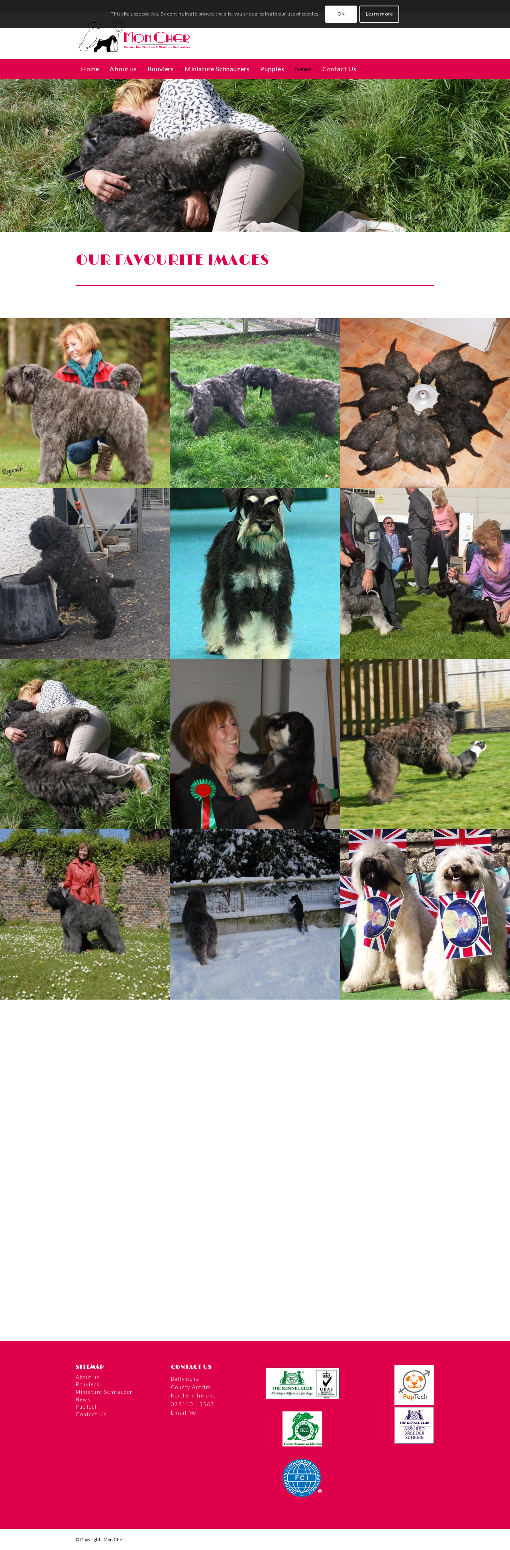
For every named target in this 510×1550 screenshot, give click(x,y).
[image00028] (85, 914)
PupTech (87, 1406)
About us (88, 1377)
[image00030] (255, 914)
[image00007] (85, 573)
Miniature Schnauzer (104, 1392)
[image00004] (255, 1255)
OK (341, 14)
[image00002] (85, 403)
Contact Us (91, 1414)
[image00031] (255, 1085)
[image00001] (255, 403)
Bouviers (88, 1384)
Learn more (379, 14)
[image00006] (255, 573)
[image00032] (85, 1085)
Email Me (183, 1412)
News (83, 1399)
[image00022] (85, 1255)
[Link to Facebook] (428, 1539)
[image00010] (85, 744)
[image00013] (255, 744)
